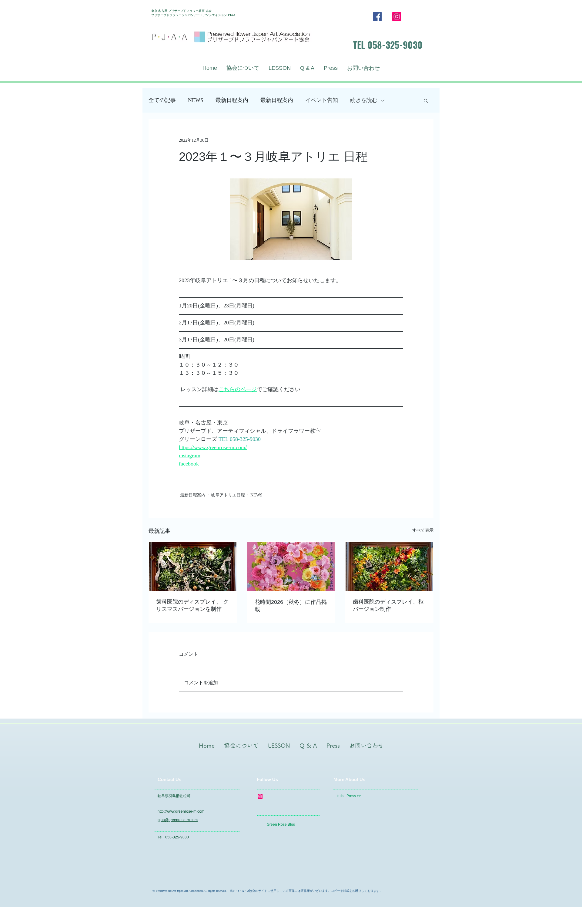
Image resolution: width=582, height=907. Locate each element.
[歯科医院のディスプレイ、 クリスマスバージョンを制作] (192, 566)
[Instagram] (396, 16)
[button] (426, 100)
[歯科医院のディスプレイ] (389, 566)
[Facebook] (377, 16)
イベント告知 (321, 100)
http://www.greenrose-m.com (181, 811)
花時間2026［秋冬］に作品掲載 (291, 605)
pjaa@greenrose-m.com (178, 820)
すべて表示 (422, 530)
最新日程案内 (232, 100)
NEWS (195, 100)
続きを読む (363, 100)
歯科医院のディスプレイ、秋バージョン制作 (388, 605)
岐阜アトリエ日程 (228, 495)
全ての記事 (162, 100)
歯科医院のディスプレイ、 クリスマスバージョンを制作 (192, 605)
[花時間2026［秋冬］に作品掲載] (291, 566)
